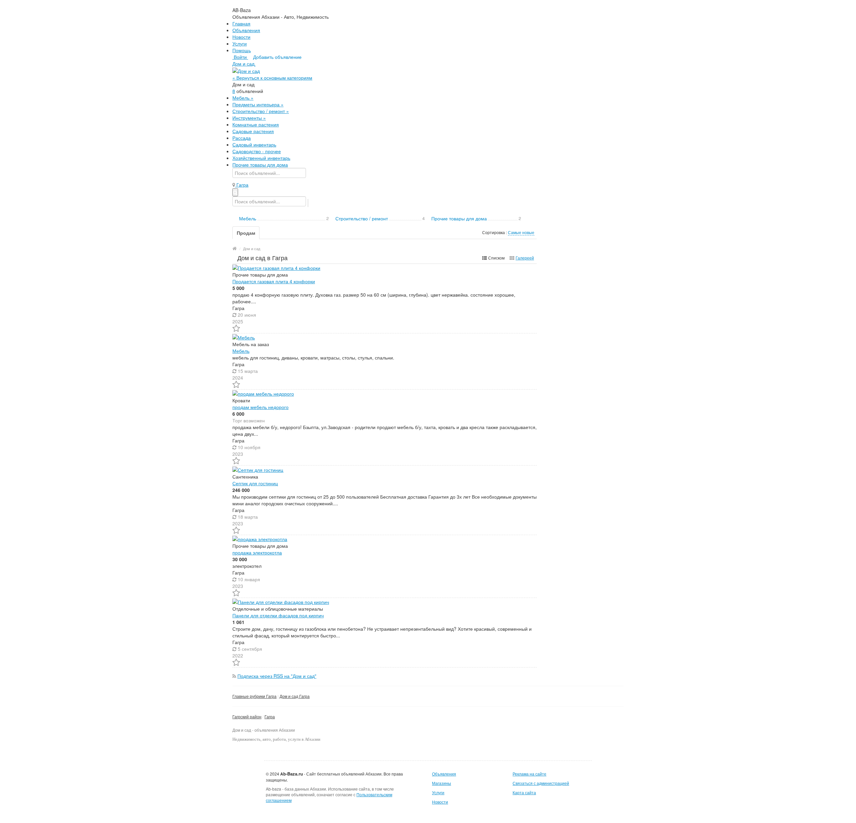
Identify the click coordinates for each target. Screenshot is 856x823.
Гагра (269, 716)
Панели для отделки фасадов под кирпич (278, 615)
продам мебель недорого (260, 407)
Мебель (240, 350)
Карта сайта (524, 792)
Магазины (441, 783)
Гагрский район (246, 716)
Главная (241, 23)
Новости (241, 36)
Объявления (246, 30)
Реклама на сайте (529, 774)
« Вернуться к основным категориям (272, 77)
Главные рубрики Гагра (254, 696)
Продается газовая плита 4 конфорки (273, 281)
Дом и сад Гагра (295, 696)
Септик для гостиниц (255, 483)
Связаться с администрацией (541, 783)
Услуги (239, 43)
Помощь (241, 50)
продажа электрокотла (257, 552)
